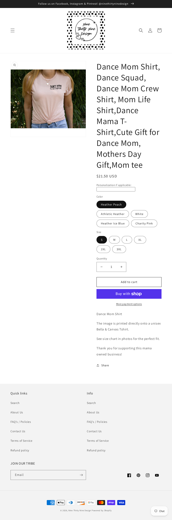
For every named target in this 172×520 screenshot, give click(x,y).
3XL (119, 249)
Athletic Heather (113, 214)
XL (140, 240)
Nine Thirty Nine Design (79, 510)
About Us (16, 412)
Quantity (101, 258)
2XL (103, 249)
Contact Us (17, 431)
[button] (12, 30)
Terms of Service (21, 441)
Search (15, 403)
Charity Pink (144, 223)
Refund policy (19, 450)
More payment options (129, 303)
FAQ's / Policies (20, 422)
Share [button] (105, 365)
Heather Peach (111, 204)
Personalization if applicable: (113, 185)
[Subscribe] (81, 475)
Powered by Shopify (102, 510)
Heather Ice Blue (113, 223)
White (139, 214)
